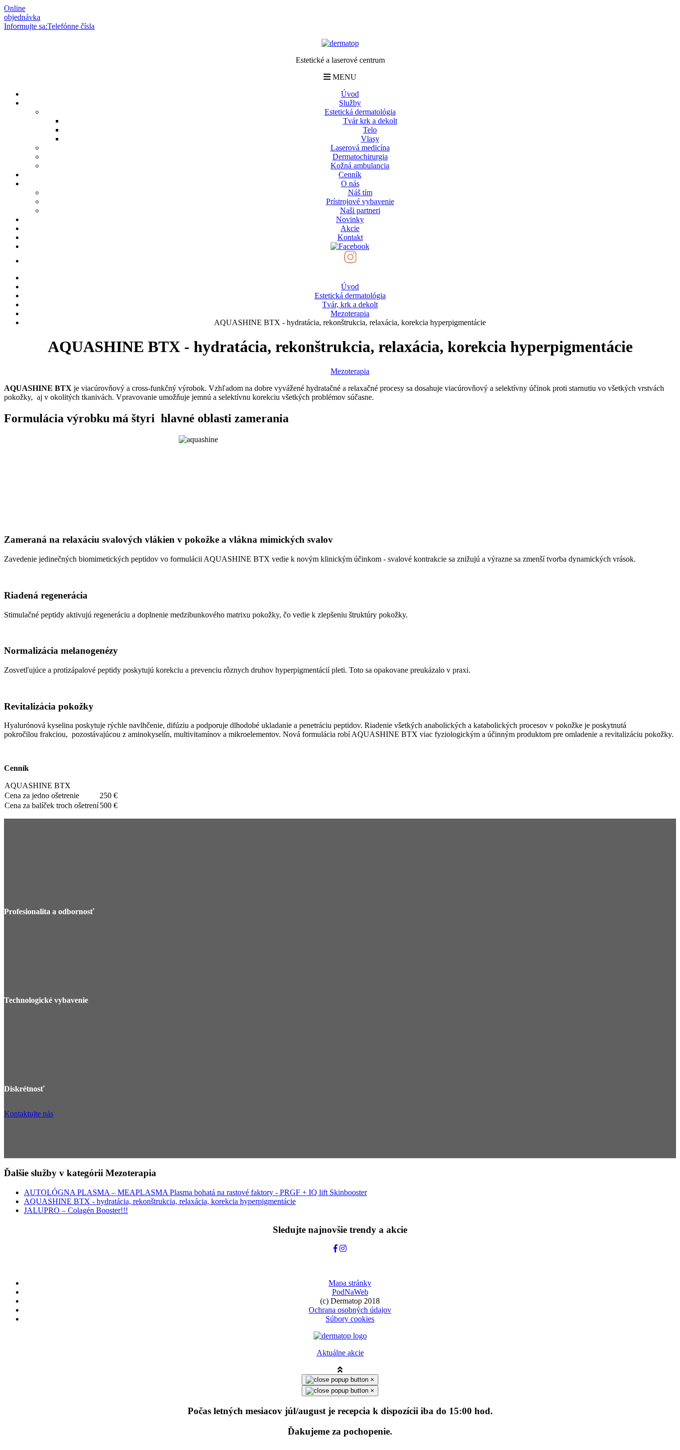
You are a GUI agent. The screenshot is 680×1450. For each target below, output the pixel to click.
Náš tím (360, 192)
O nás (350, 183)
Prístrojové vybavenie (360, 201)
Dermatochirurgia (360, 156)
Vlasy (370, 138)
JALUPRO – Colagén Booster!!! (76, 1210)
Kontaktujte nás (28, 1113)
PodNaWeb (350, 1292)
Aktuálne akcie (340, 1352)
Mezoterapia (350, 371)
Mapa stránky (350, 1283)
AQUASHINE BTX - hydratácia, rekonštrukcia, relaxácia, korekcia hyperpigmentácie (160, 1201)
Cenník (350, 174)
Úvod (350, 94)
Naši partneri (360, 210)
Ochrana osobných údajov (350, 1310)
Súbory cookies (350, 1319)
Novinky (350, 219)
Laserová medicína (360, 147)
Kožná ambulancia (360, 165)
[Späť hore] (340, 1369)
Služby (350, 103)
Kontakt (350, 237)
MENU (343, 77)
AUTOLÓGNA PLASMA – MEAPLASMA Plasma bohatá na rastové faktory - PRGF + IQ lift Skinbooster (195, 1192)
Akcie (349, 228)
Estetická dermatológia (360, 112)
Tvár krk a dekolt (370, 121)
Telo (370, 129)
